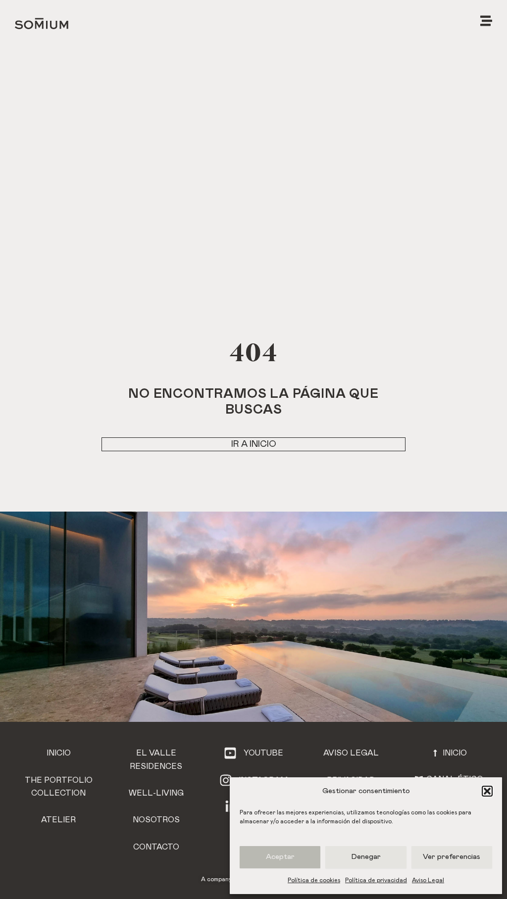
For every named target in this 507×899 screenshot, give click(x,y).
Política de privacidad (376, 880)
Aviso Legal (428, 880)
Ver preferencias (451, 856)
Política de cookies (314, 880)
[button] (487, 791)
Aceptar (280, 856)
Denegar (366, 856)
